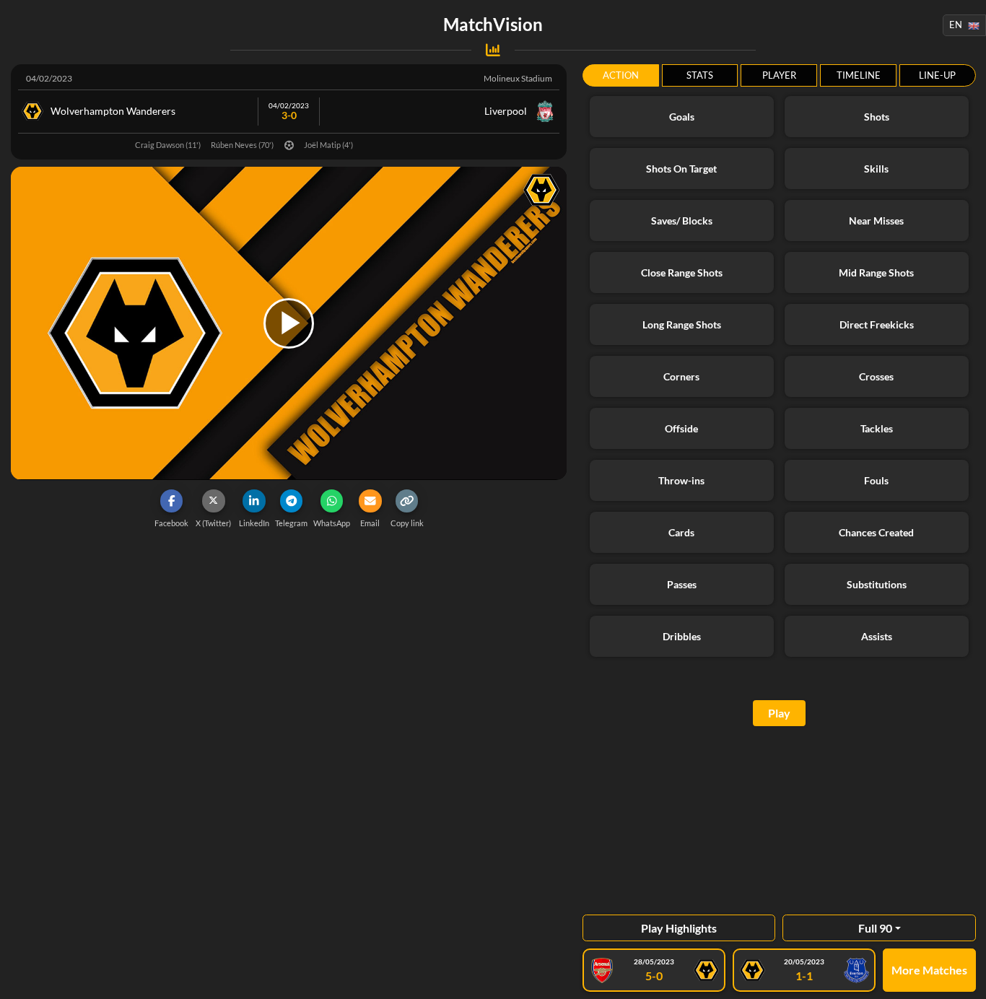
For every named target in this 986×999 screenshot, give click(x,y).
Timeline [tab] (859, 75)
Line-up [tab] (937, 75)
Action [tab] (621, 75)
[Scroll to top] (964, 977)
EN (955, 24)
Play (779, 713)
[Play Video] (288, 323)
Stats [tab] (699, 75)
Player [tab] (779, 75)
